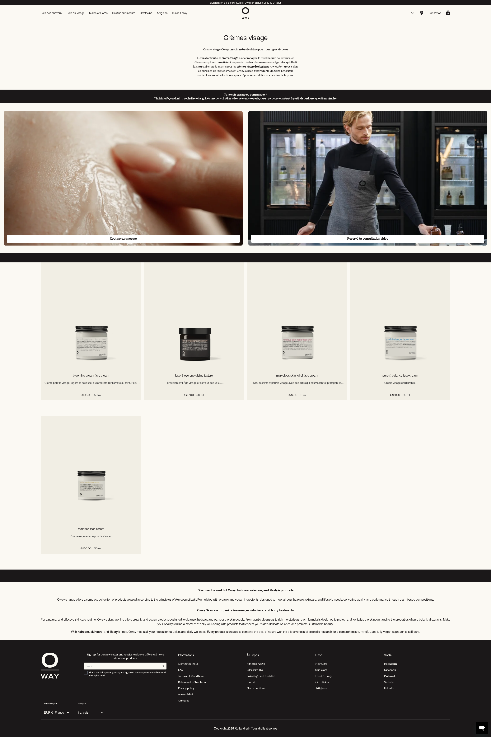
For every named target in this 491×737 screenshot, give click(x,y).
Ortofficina (146, 13)
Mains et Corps (98, 13)
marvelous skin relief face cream (297, 375)
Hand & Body (323, 676)
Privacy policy (186, 688)
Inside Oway (179, 13)
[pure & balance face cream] (400, 316)
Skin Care (321, 669)
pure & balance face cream (399, 375)
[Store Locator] (421, 13)
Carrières (183, 700)
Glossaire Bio (255, 669)
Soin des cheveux (51, 13)
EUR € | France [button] (54, 712)
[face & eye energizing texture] (194, 316)
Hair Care (321, 663)
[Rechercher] (412, 13)
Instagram (390, 663)
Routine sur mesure (123, 13)
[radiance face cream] (91, 469)
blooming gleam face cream (91, 375)
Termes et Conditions (191, 676)
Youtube (389, 682)
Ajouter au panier (91, 404)
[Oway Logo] (245, 13)
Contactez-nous (188, 663)
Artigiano (162, 13)
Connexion (435, 13)
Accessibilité (185, 694)
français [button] (83, 712)
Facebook (390, 669)
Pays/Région (50, 703)
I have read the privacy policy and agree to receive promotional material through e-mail (127, 674)
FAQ (180, 669)
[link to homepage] (50, 677)
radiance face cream (91, 529)
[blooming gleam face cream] (91, 316)
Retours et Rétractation (192, 682)
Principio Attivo (256, 663)
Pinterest (389, 676)
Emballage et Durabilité (261, 676)
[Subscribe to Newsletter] (162, 666)
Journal (251, 682)
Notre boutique (256, 688)
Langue (82, 703)
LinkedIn (389, 688)
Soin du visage (76, 13)
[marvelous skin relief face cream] (297, 316)
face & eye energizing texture (194, 375)
